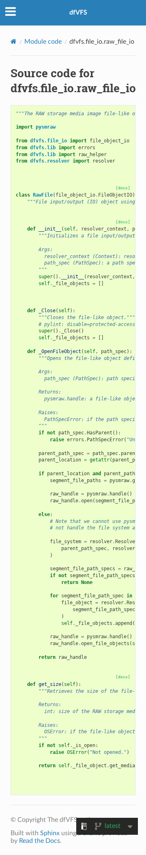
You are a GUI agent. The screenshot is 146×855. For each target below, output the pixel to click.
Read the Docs (39, 841)
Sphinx (50, 833)
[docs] (123, 188)
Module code (43, 41)
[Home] (14, 41)
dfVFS (78, 12)
